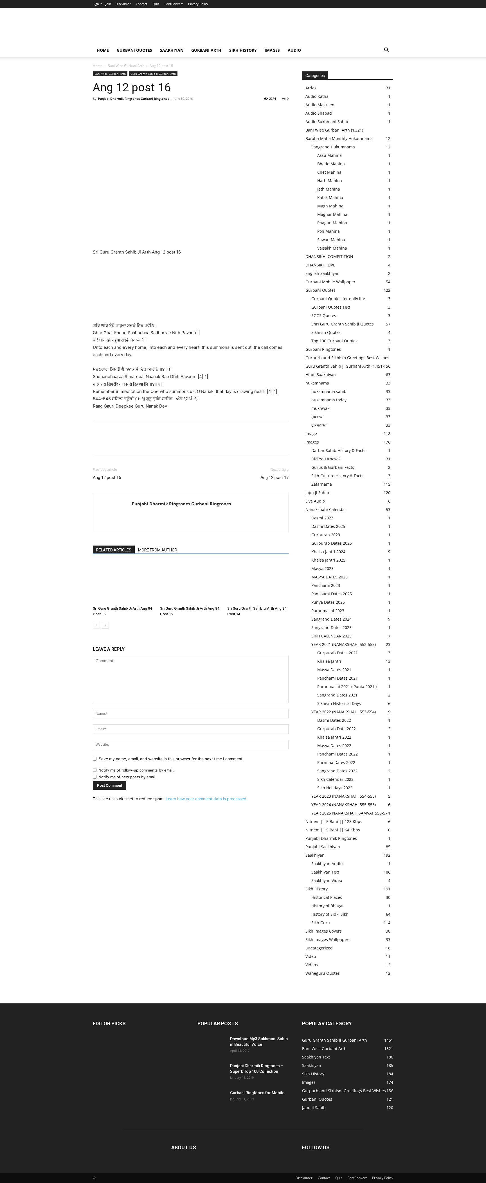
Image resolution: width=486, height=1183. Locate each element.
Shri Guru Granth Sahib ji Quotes (342, 324)
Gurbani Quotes (134, 50)
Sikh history (243, 50)
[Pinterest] (124, 111)
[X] (111, 111)
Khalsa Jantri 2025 (328, 560)
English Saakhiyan (322, 273)
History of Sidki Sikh (329, 914)
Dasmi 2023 (322, 518)
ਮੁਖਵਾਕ (317, 416)
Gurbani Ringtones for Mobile (257, 1093)
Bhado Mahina (331, 163)
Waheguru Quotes (322, 973)
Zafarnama (321, 484)
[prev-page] (96, 625)
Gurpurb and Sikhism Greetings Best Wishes (347, 357)
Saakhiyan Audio (327, 863)
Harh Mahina (329, 180)
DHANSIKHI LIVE (320, 265)
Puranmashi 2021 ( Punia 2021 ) (347, 686)
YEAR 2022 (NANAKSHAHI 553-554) (343, 711)
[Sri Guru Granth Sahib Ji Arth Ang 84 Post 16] (123, 583)
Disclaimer (123, 4)
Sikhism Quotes (326, 332)
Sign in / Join (102, 4)
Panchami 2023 (325, 585)
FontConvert (174, 4)
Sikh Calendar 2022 (335, 779)
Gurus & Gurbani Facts (332, 467)
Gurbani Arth (206, 50)
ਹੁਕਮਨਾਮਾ (319, 425)
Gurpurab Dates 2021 (337, 652)
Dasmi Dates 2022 (334, 720)
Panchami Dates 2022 (337, 754)
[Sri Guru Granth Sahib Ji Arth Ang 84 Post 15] (190, 583)
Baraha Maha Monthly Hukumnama (339, 138)
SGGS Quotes (323, 315)
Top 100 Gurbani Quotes (334, 340)
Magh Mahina (330, 206)
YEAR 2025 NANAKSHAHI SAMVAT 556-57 (349, 813)
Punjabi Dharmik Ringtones (331, 838)
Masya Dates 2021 (334, 669)
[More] (150, 111)
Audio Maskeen (319, 104)
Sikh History (316, 889)
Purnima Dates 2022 (336, 762)
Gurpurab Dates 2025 (331, 543)
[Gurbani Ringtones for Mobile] (211, 1100)
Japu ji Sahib (317, 492)
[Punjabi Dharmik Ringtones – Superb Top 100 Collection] (211, 1073)
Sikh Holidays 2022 (334, 787)
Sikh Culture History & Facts (337, 475)
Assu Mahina (329, 155)
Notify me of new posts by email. (127, 777)
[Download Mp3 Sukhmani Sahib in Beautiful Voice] (211, 1046)
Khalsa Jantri (329, 661)
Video (310, 956)
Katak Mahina (330, 197)
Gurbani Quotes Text (330, 307)
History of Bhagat (327, 905)
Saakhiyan (171, 50)
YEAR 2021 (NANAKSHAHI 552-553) (343, 644)
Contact (141, 4)
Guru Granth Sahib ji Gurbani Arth (153, 74)
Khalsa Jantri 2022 (334, 737)
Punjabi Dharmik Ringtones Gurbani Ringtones (133, 98)
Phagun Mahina (332, 222)
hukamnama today (328, 399)
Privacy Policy (198, 4)
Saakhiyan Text (325, 872)
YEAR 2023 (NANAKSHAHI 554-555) (343, 796)
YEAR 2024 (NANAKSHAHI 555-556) (343, 804)
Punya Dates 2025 (328, 602)
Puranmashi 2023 (327, 610)
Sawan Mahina (331, 239)
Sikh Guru (320, 922)
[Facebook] (98, 111)
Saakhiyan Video (326, 880)
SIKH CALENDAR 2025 (331, 636)
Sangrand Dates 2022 (337, 770)
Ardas (310, 88)
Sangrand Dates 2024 (331, 619)
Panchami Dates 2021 (337, 678)
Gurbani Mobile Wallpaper (330, 281)
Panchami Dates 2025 (331, 593)
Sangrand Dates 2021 (337, 695)
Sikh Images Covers (323, 931)
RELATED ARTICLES (113, 550)
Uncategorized (319, 948)
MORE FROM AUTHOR (157, 550)
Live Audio (315, 501)
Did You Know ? (325, 459)
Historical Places (326, 897)
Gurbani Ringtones (323, 349)
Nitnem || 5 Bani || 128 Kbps (333, 821)
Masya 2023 (322, 568)
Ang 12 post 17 (274, 477)
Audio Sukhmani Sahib (326, 121)
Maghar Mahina (332, 214)
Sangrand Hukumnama (333, 147)
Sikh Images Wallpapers (327, 939)
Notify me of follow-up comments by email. (136, 770)
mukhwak (320, 408)
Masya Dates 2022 (334, 745)
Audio (294, 50)
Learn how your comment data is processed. (207, 798)
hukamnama (317, 383)
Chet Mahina (329, 172)
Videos (311, 964)
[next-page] (105, 625)
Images (272, 50)
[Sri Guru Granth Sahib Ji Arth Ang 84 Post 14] (258, 583)
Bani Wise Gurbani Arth (126, 65)
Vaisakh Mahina (332, 248)
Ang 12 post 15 (107, 477)
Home (103, 50)
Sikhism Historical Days (339, 703)
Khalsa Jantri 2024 (328, 551)
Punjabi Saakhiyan (322, 846)
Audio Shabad (318, 113)
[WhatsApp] (137, 111)
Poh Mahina (328, 231)
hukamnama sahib (328, 391)
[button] (386, 50)
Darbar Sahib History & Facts (338, 450)
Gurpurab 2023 (325, 534)
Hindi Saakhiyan (320, 374)
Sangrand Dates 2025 (331, 627)
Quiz (155, 4)
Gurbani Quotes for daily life (338, 298)
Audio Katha (316, 96)
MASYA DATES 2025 (329, 577)
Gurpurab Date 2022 (336, 728)
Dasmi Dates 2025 (328, 526)
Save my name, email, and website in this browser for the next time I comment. (171, 758)
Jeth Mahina (328, 189)
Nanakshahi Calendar (325, 509)
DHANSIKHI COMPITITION (329, 256)
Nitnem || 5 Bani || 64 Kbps (332, 830)
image (311, 433)
